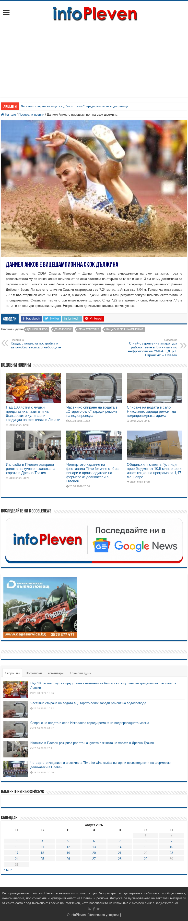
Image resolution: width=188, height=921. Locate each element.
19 (68, 853)
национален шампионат (124, 329)
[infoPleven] (94, 13)
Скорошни (12, 673)
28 (119, 859)
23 (171, 853)
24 (16, 859)
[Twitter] (98, 909)
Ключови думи (80, 673)
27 (94, 859)
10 (16, 847)
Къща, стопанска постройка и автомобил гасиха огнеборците (36, 343)
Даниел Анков (37, 329)
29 (145, 859)
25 (42, 859)
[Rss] (89, 909)
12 (68, 847)
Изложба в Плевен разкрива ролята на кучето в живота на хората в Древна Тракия (30, 468)
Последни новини (31, 114)
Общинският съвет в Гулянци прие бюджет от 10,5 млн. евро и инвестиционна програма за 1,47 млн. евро (154, 470)
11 (42, 847)
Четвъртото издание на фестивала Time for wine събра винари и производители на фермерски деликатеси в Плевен (92, 472)
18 (42, 853)
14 (119, 847)
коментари (55, 673)
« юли (7, 869)
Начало (10, 114)
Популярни (34, 673)
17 (16, 853)
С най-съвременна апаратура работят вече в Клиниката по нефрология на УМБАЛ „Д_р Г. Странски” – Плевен (152, 347)
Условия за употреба (103, 915)
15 (145, 847)
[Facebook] (93, 909)
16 (171, 847)
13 (94, 847)
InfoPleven (78, 915)
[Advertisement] (94, 63)
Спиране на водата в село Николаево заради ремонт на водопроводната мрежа (151, 411)
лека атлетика (88, 329)
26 (68, 859)
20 (94, 853)
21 (119, 853)
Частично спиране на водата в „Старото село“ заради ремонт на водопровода (74, 106)
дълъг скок (62, 329)
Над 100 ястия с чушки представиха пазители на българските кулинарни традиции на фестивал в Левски (33, 413)
